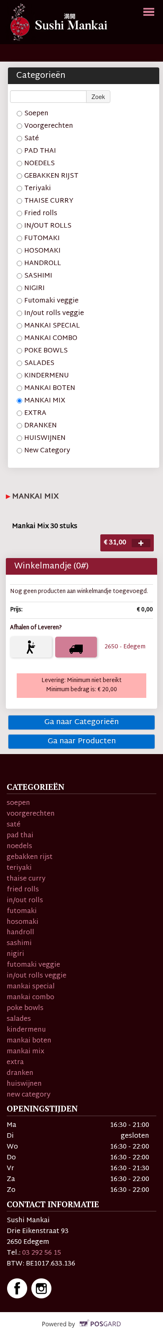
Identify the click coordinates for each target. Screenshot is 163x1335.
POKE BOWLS (46, 351)
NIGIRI (34, 288)
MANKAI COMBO (50, 338)
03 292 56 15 (41, 1253)
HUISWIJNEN (45, 438)
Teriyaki (37, 188)
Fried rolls (40, 213)
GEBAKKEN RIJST (51, 176)
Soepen (36, 113)
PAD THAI (40, 151)
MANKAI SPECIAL (52, 326)
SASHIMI (38, 276)
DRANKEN (40, 425)
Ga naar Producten (82, 741)
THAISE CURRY (49, 201)
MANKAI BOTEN (49, 388)
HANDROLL (42, 263)
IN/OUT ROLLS (47, 226)
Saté (31, 138)
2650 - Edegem (124, 647)
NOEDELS (39, 163)
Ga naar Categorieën (81, 722)
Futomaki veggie (51, 301)
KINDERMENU (46, 376)
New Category (47, 450)
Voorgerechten (48, 126)
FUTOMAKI (42, 238)
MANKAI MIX (44, 401)
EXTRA (35, 413)
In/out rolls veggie (54, 313)
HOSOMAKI (42, 251)
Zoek (98, 96)
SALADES (39, 363)
